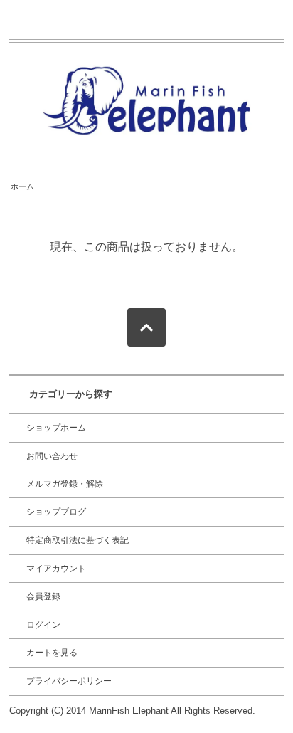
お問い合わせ (52, 456)
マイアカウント (56, 569)
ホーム (22, 186)
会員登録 (43, 596)
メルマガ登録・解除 (64, 484)
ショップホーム (56, 428)
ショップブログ (56, 512)
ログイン (43, 625)
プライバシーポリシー (69, 681)
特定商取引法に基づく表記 (77, 540)
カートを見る (52, 653)
